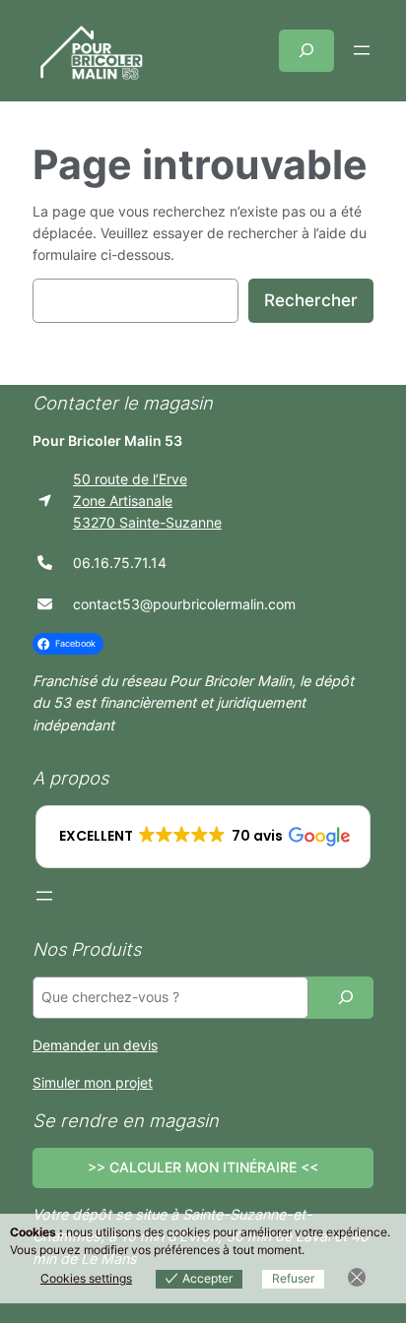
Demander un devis (95, 1045)
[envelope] (45, 604)
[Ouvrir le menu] (361, 50)
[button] (203, 836)
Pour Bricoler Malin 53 (107, 440)
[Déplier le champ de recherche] (306, 51)
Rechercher (311, 300)
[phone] (45, 562)
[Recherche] (345, 997)
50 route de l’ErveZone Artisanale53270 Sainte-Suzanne (147, 501)
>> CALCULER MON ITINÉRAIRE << (203, 1167)
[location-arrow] (45, 500)
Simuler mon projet (93, 1082)
